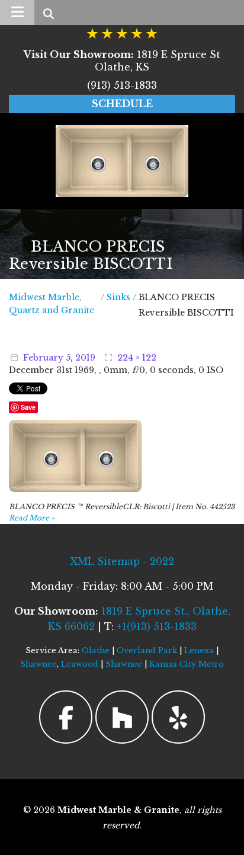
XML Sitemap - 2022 (122, 561)
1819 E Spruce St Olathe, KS (122, 61)
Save (28, 407)
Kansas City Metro (186, 664)
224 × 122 (136, 357)
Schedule (122, 104)
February (43, 357)
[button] (17, 12)
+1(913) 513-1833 (157, 626)
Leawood (79, 664)
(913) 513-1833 (122, 85)
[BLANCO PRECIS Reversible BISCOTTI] (75, 455)
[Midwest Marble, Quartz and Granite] (122, 161)
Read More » (31, 517)
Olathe (96, 650)
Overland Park (147, 650)
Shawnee (38, 664)
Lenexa (199, 650)
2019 (85, 357)
